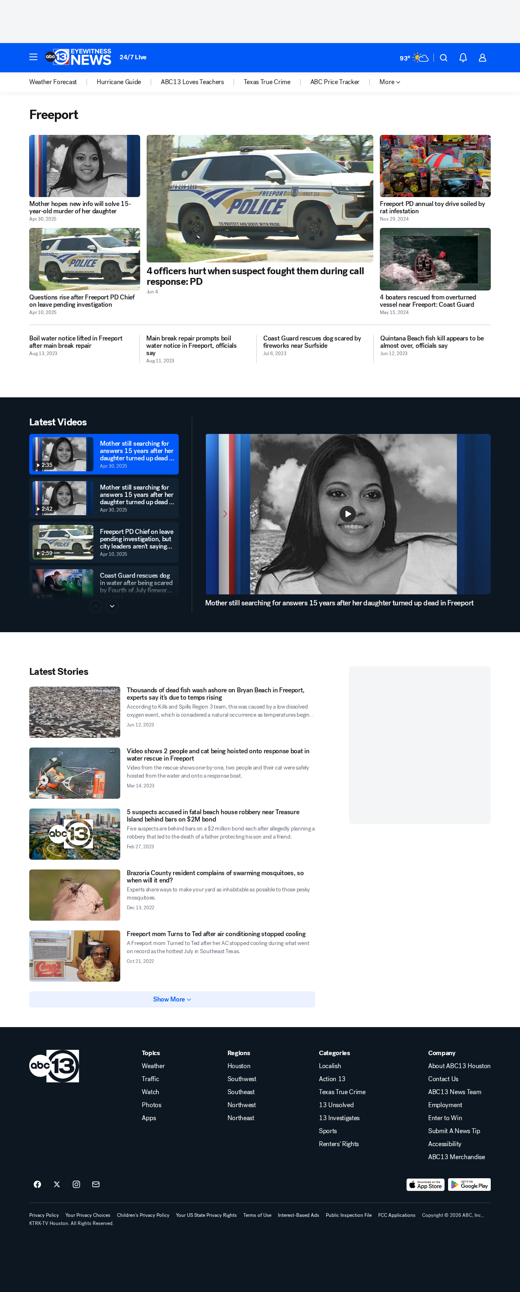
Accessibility (445, 1144)
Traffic (150, 1079)
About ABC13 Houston (459, 1066)
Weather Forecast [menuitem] (53, 82)
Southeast (241, 1092)
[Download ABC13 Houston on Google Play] (469, 1184)
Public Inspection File (349, 1215)
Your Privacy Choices (87, 1215)
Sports (328, 1131)
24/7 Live (133, 57)
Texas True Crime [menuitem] (267, 82)
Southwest (242, 1079)
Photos (151, 1105)
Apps (149, 1118)
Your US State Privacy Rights (206, 1215)
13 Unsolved (336, 1105)
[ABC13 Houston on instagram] (76, 1185)
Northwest (242, 1105)
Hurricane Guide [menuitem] (119, 82)
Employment (445, 1105)
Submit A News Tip (454, 1131)
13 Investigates (339, 1118)
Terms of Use (257, 1215)
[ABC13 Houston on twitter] (57, 1185)
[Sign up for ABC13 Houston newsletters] (96, 1185)
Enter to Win (445, 1118)
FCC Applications (397, 1215)
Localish (330, 1066)
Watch (150, 1092)
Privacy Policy (44, 1215)
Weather (153, 1066)
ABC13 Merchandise (456, 1157)
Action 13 (332, 1079)
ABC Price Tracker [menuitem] (335, 82)
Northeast (241, 1118)
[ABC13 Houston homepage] (78, 58)
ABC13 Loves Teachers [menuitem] (192, 82)
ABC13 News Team (454, 1092)
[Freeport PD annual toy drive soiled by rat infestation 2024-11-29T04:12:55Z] (435, 166)
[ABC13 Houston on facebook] (37, 1185)
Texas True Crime (342, 1092)
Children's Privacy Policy (143, 1215)
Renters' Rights (339, 1144)
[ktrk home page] (54, 1066)
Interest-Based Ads (298, 1215)
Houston (239, 1066)
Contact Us (443, 1079)
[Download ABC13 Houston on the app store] (425, 1184)
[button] (33, 57)
